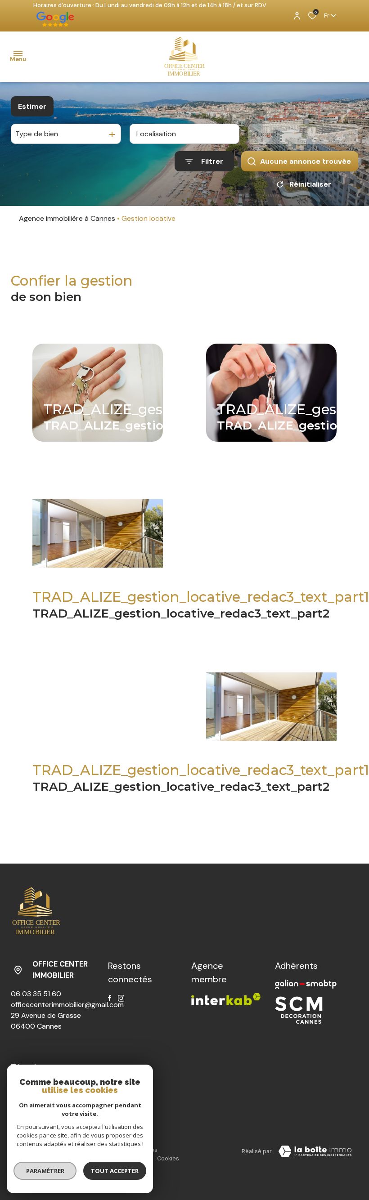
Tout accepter (115, 1171)
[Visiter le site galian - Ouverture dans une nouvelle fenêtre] (306, 984)
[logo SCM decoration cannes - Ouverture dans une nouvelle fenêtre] (299, 1010)
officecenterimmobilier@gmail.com (67, 1004)
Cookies (168, 1158)
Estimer (32, 106)
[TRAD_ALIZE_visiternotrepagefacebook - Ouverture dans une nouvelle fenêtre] (109, 998)
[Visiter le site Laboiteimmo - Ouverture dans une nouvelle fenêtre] (315, 1151)
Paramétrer (45, 1171)
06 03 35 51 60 (36, 994)
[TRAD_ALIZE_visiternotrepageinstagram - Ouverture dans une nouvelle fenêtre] (121, 998)
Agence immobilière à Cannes (67, 218)
